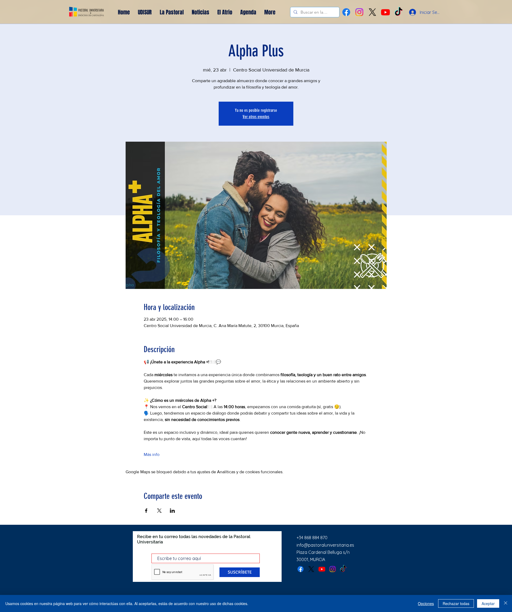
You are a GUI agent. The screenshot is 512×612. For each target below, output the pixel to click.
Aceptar (488, 603)
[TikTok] (343, 569)
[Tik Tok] (398, 12)
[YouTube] (385, 12)
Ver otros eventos (256, 116)
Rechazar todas (456, 603)
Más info (151, 454)
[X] (372, 12)
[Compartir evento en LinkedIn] (172, 510)
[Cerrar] (505, 603)
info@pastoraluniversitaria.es (325, 545)
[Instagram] (359, 12)
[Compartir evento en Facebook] (146, 510)
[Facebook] (346, 12)
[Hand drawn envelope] (87, 12)
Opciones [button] (426, 603)
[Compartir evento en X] (159, 510)
